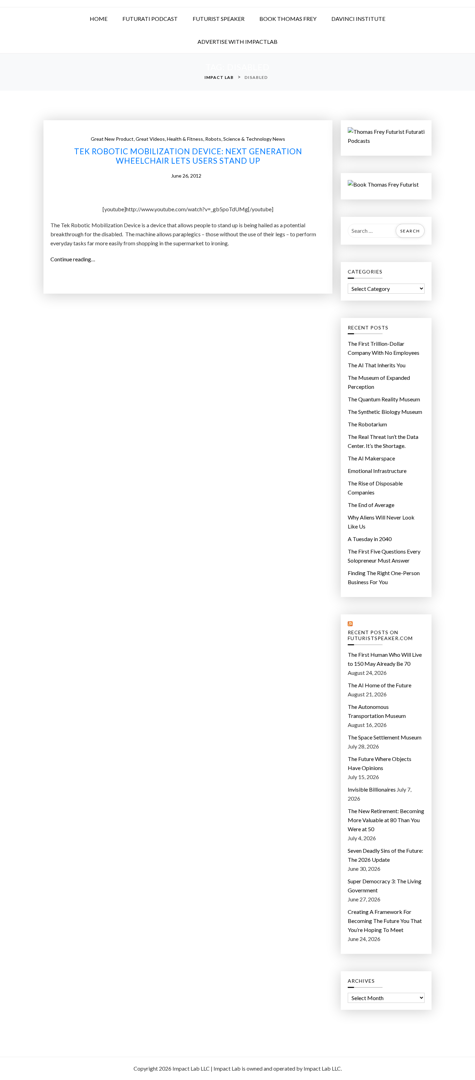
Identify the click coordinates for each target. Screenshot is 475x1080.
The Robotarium (367, 424)
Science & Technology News (254, 139)
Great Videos (150, 139)
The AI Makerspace (371, 458)
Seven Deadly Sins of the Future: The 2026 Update (385, 855)
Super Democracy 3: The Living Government (384, 885)
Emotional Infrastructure (377, 470)
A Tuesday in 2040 (370, 538)
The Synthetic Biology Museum (385, 411)
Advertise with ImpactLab (237, 41)
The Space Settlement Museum (384, 737)
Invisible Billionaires (372, 789)
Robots (213, 139)
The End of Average (371, 504)
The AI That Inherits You (376, 365)
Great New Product (112, 139)
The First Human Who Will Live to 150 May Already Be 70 (385, 659)
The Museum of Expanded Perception (379, 382)
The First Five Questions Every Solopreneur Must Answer (384, 556)
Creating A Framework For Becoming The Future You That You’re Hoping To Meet (385, 920)
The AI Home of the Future (379, 685)
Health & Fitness (185, 139)
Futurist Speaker (218, 18)
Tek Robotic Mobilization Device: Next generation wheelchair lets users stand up (188, 156)
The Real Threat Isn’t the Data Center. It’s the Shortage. (383, 441)
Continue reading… (75, 259)
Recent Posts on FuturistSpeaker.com (380, 635)
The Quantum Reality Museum (384, 399)
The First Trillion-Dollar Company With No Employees (383, 348)
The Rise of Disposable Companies (375, 488)
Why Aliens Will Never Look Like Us (381, 522)
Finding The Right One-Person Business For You (384, 577)
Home (98, 18)
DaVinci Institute (358, 18)
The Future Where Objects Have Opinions (379, 763)
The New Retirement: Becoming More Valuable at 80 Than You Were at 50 (386, 820)
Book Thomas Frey (287, 18)
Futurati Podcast (150, 18)
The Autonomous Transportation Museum (377, 711)
